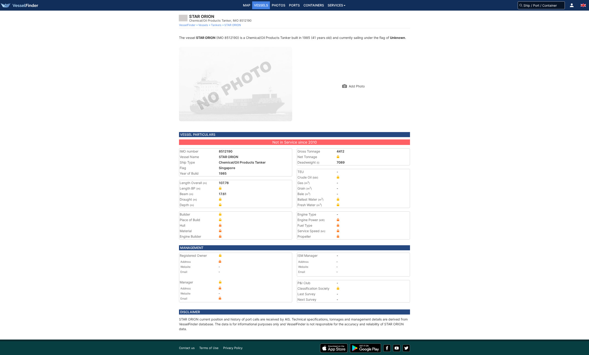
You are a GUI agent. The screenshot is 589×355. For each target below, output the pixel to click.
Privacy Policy (233, 348)
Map (246, 5)
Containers (313, 5)
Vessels (261, 5)
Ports (294, 5)
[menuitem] (187, 25)
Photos (278, 5)
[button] (571, 5)
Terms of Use (209, 348)
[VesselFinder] (19, 5)
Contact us (187, 348)
